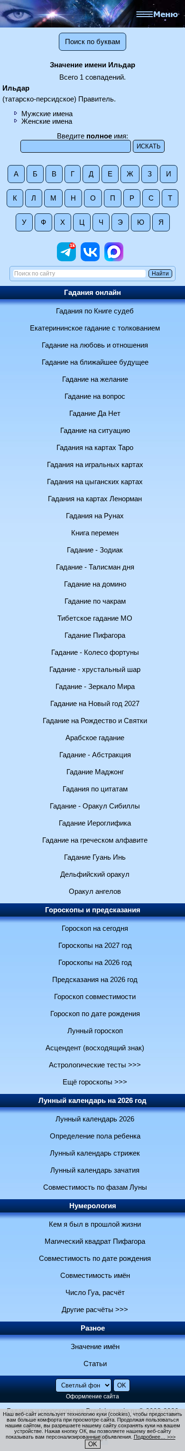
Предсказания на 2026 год (95, 979)
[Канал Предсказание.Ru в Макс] (113, 259)
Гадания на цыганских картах (95, 482)
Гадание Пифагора (95, 635)
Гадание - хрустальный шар (94, 669)
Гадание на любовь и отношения (95, 345)
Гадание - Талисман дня (95, 567)
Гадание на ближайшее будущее (95, 362)
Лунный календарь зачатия (94, 1170)
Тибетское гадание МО (94, 618)
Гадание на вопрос (95, 396)
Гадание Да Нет (94, 413)
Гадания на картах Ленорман (95, 499)
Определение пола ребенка (95, 1136)
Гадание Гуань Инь (95, 857)
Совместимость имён (95, 1275)
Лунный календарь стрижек (95, 1153)
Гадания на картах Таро (94, 447)
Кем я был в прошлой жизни (95, 1224)
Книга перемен (95, 533)
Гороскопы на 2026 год (95, 962)
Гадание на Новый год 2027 (94, 703)
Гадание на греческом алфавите (95, 840)
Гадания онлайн (92, 292)
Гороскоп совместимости (95, 997)
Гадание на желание (95, 379)
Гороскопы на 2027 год (95, 945)
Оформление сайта (92, 1396)
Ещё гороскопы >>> (95, 1082)
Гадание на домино (95, 584)
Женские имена (46, 121)
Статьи (95, 1364)
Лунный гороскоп (95, 1031)
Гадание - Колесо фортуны (95, 652)
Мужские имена (47, 114)
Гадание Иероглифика (95, 823)
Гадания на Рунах (95, 516)
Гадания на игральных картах (95, 464)
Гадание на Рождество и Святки (95, 721)
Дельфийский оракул (95, 874)
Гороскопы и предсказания (92, 910)
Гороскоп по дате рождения (95, 1014)
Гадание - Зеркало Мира (95, 686)
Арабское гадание (94, 738)
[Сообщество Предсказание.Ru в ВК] (90, 259)
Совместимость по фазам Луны (95, 1187)
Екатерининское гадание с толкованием (95, 328)
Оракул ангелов (95, 891)
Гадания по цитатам (95, 789)
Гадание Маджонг (95, 772)
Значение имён (95, 1346)
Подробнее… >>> (155, 1437)
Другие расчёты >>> (95, 1309)
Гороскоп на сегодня (95, 928)
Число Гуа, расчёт (95, 1292)
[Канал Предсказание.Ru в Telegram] (66, 259)
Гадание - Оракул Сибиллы (95, 806)
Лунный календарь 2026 (95, 1119)
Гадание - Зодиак (95, 550)
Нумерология (92, 1206)
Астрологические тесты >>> (95, 1065)
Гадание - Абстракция (95, 755)
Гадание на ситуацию (95, 430)
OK (92, 1444)
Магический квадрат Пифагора (95, 1241)
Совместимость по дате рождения (95, 1258)
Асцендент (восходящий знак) (95, 1048)
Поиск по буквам (92, 42)
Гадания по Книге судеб (95, 311)
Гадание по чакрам (95, 601)
